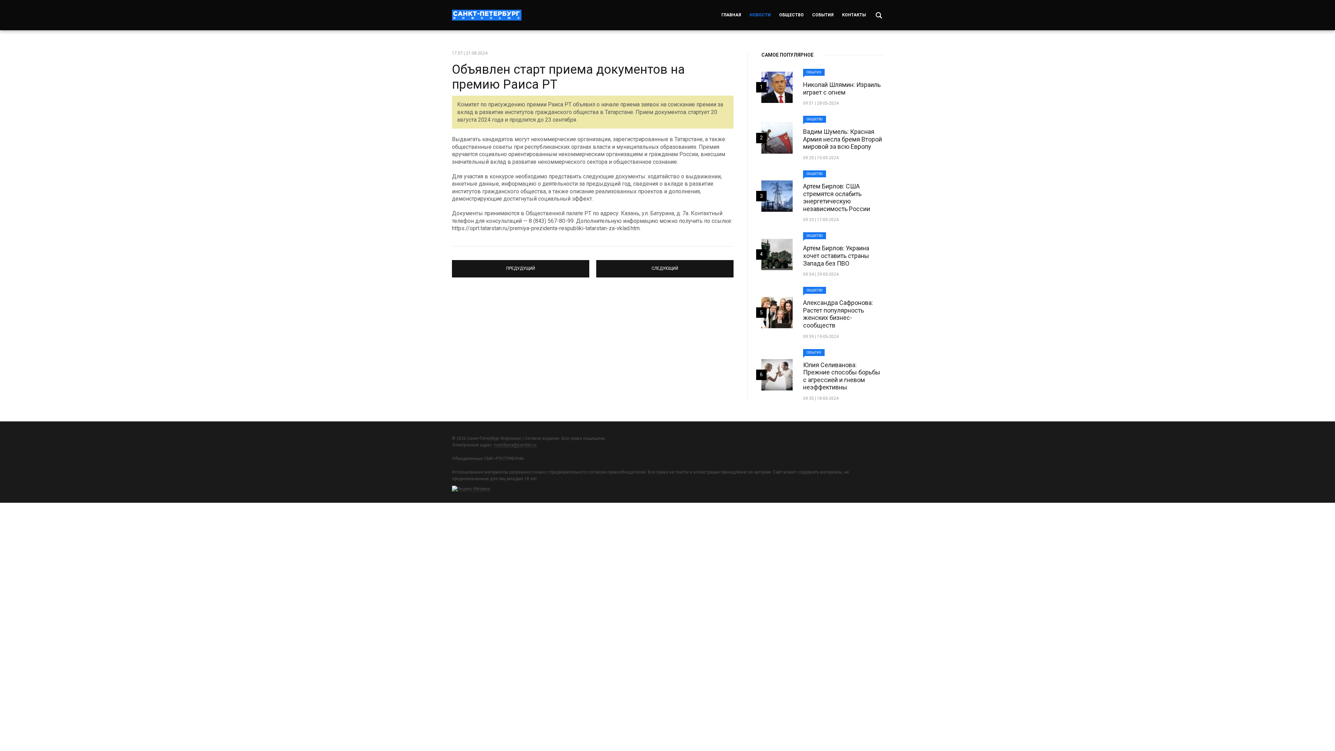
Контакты (854, 15)
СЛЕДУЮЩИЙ (664, 265)
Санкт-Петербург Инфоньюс (486, 15)
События (823, 15)
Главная (731, 15)
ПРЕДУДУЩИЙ (520, 265)
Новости (760, 15)
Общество (791, 15)
